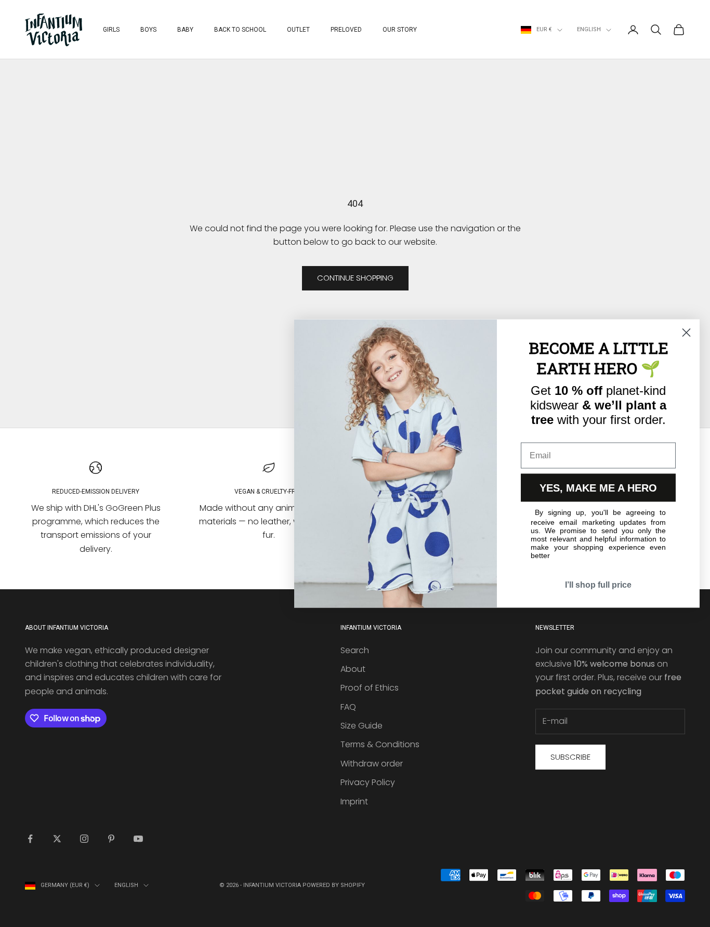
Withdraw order (371, 764)
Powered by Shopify (334, 885)
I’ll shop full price (598, 584)
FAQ (348, 707)
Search (354, 650)
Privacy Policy (367, 782)
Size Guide (361, 726)
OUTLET (298, 29)
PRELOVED (346, 29)
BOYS (148, 29)
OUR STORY (400, 29)
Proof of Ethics (369, 688)
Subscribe (570, 756)
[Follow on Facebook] (30, 838)
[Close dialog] (686, 333)
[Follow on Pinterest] (111, 838)
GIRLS (111, 29)
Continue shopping (355, 277)
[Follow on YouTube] (138, 838)
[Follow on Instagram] (84, 838)
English (589, 29)
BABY (185, 29)
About (352, 669)
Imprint (354, 801)
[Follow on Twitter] (57, 838)
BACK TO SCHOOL (240, 29)
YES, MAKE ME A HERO (598, 488)
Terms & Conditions (379, 744)
